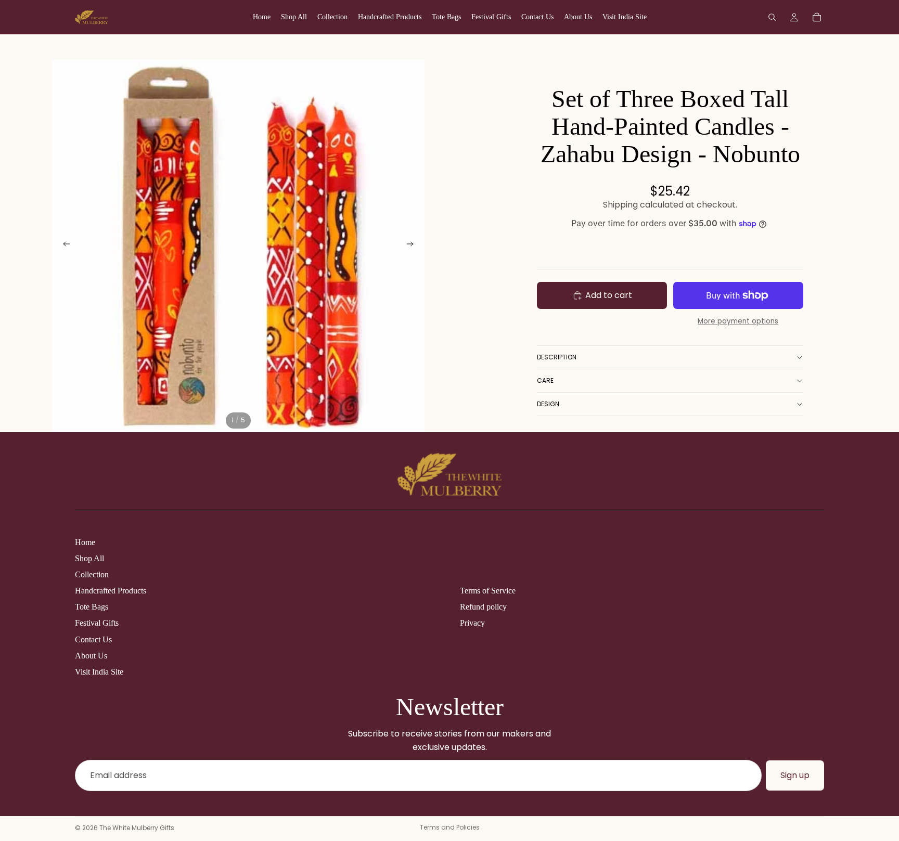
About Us (91, 655)
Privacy (472, 622)
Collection (92, 574)
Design (548, 403)
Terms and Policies (450, 827)
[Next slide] (413, 245)
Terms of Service (488, 590)
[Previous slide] (63, 245)
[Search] (772, 17)
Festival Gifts (97, 622)
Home (85, 542)
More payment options (738, 321)
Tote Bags (91, 606)
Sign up (795, 775)
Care (545, 380)
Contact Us (93, 639)
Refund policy (483, 606)
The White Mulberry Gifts (136, 827)
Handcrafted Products (110, 590)
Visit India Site (99, 671)
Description (556, 357)
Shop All (89, 558)
